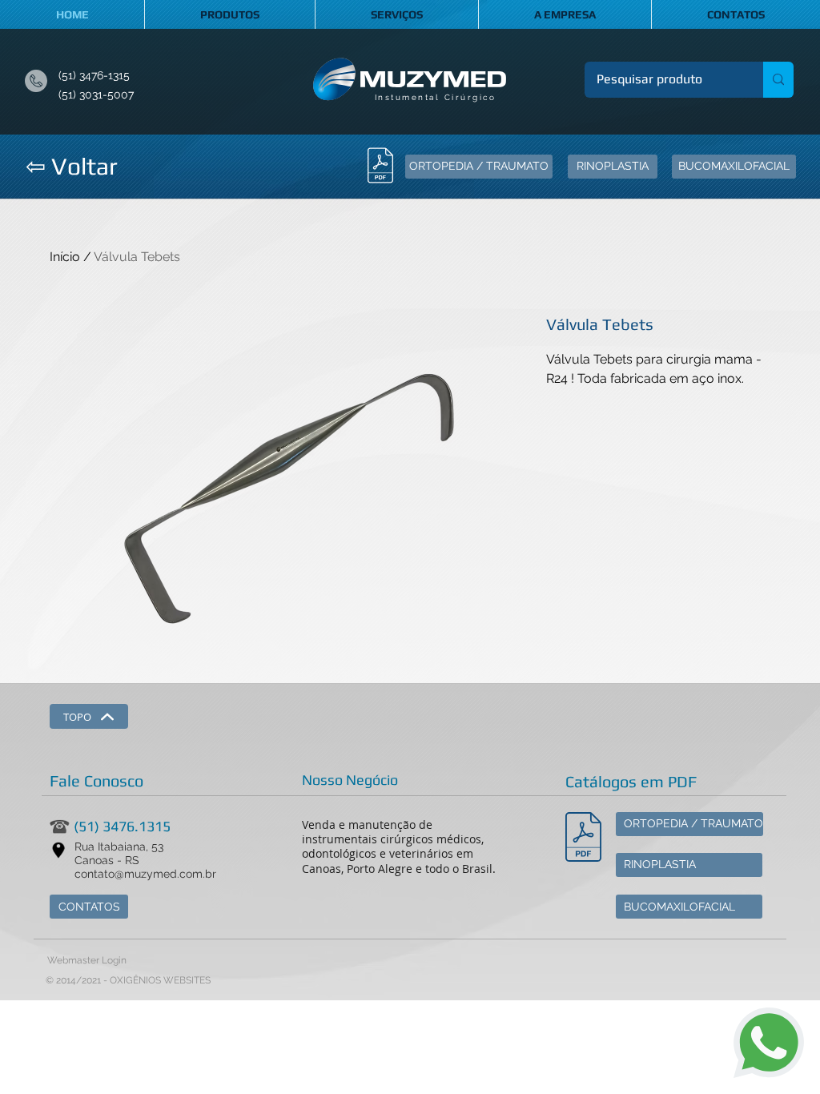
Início (65, 256)
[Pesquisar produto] (778, 80)
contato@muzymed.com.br (145, 873)
